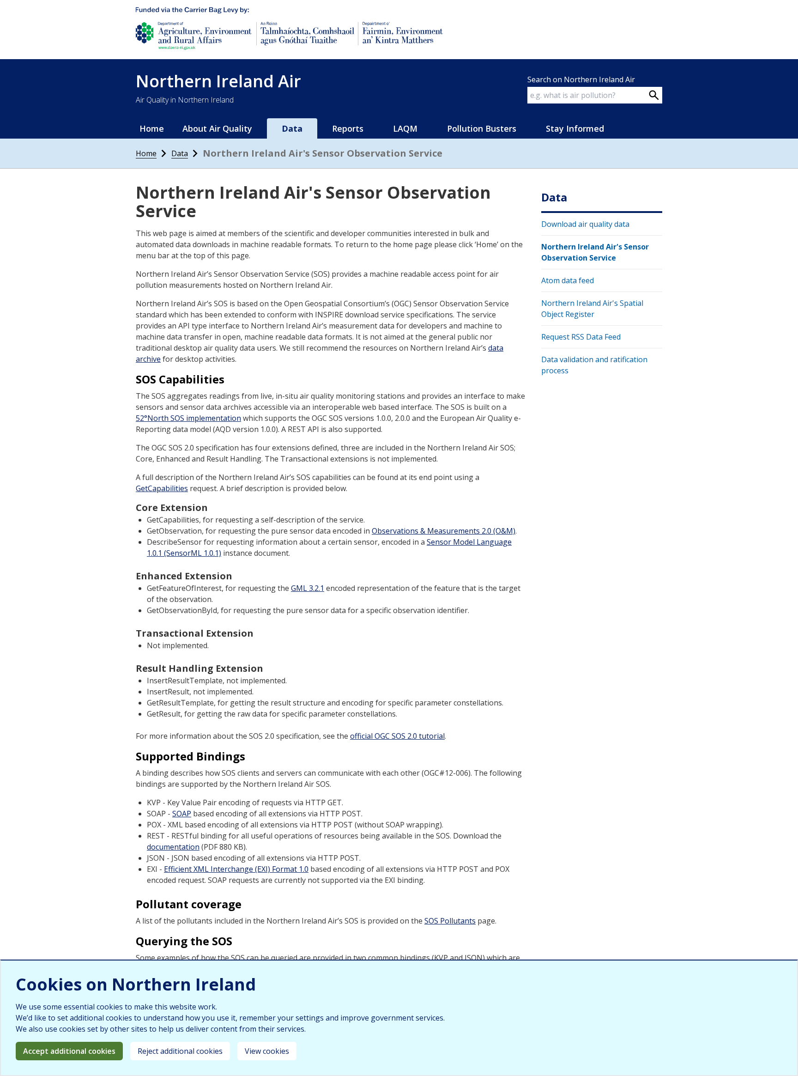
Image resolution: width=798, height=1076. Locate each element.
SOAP (181, 814)
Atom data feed (567, 280)
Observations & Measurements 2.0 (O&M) (443, 531)
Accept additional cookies (69, 1051)
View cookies (267, 1051)
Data (179, 153)
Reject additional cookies (180, 1051)
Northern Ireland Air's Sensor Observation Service (595, 252)
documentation (173, 847)
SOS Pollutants (450, 921)
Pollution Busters (481, 128)
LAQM (405, 128)
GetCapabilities (162, 488)
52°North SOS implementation (188, 418)
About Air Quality (217, 128)
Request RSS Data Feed (581, 337)
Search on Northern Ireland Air (581, 79)
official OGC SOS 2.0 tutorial (397, 736)
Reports (347, 128)
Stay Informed (575, 128)
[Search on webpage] (654, 95)
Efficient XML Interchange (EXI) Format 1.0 (236, 869)
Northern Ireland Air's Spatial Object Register (592, 308)
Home (151, 128)
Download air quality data (585, 224)
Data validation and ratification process (594, 365)
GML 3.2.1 (307, 588)
